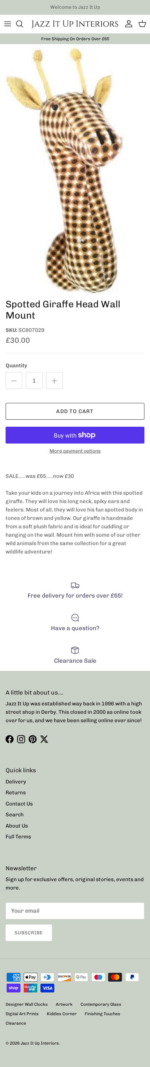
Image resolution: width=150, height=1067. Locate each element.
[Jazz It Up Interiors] (75, 24)
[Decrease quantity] (14, 380)
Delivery (16, 782)
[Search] (23, 24)
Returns (16, 792)
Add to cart (74, 411)
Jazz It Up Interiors (40, 1043)
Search (15, 814)
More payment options (75, 451)
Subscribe (29, 932)
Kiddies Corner (62, 1013)
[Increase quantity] (54, 380)
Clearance (16, 1023)
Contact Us (19, 804)
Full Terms (18, 837)
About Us (17, 826)
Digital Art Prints (22, 1013)
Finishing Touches (102, 1013)
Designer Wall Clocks (27, 1004)
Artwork (64, 1004)
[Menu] (7, 24)
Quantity (16, 365)
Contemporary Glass (101, 1004)
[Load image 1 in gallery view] (75, 169)
